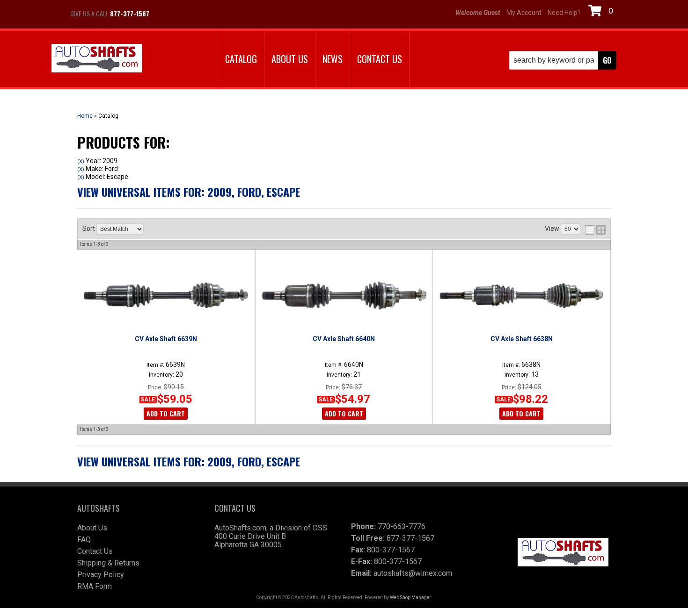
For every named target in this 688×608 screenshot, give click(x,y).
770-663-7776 (401, 526)
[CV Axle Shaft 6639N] (165, 295)
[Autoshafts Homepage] (96, 59)
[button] (562, 60)
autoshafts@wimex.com (412, 573)
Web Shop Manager (410, 597)
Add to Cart (165, 413)
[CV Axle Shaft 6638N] (521, 295)
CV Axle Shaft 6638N (521, 339)
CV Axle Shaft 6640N (344, 339)
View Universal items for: (188, 191)
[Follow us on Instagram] (189, 13)
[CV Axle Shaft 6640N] (344, 295)
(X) (80, 161)
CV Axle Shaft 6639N (166, 339)
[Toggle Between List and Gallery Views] (595, 230)
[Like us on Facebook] (166, 13)
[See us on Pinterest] (213, 13)
